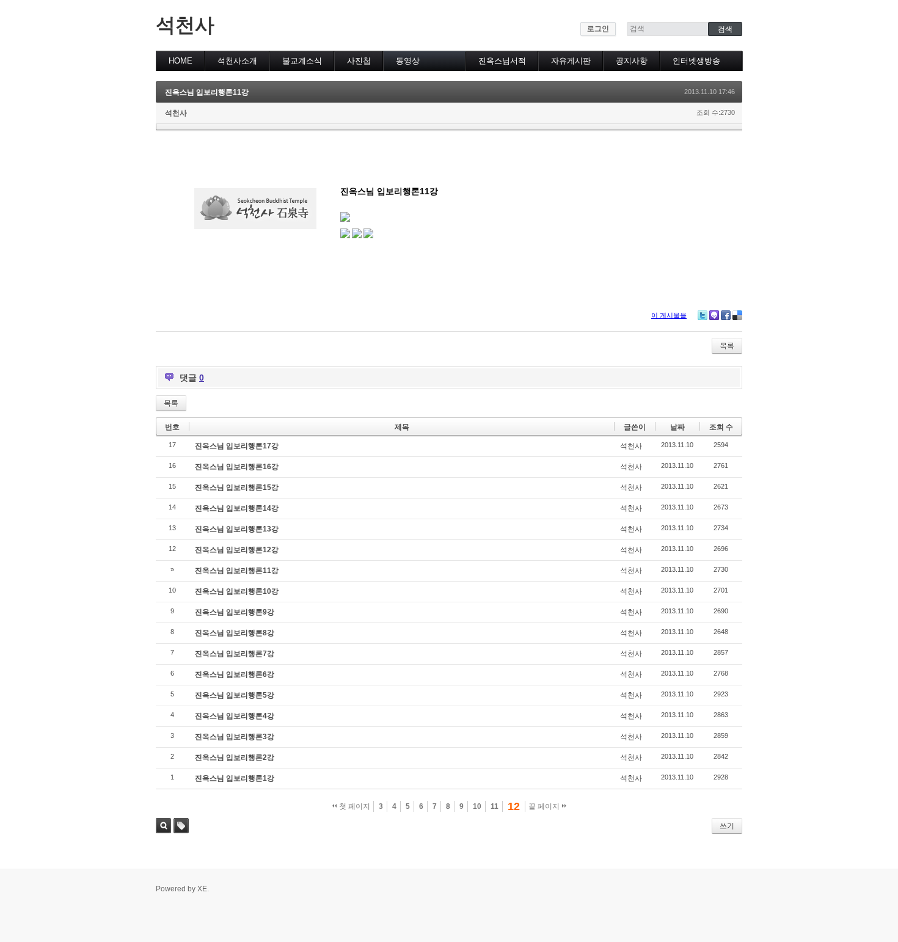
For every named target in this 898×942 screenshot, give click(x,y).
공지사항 (632, 60)
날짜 (677, 427)
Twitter (702, 315)
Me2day (714, 315)
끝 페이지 (544, 806)
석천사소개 (237, 60)
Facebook (726, 315)
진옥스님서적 (502, 60)
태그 (181, 825)
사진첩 (359, 60)
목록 (727, 345)
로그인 (598, 28)
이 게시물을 (669, 315)
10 (477, 806)
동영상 (408, 60)
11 (494, 806)
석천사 (185, 25)
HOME (180, 60)
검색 (163, 825)
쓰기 (727, 826)
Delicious (737, 315)
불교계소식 (302, 60)
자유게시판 (571, 60)
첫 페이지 (353, 806)
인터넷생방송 (696, 60)
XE (202, 889)
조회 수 (721, 427)
